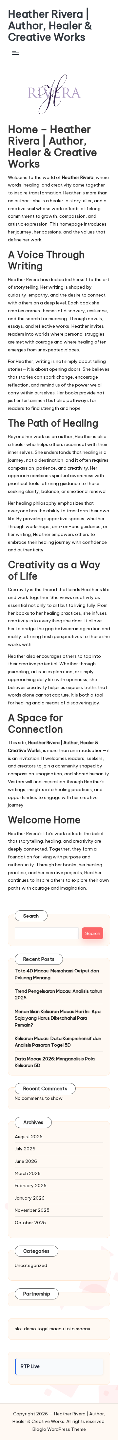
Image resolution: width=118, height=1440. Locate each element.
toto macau (77, 1329)
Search (31, 916)
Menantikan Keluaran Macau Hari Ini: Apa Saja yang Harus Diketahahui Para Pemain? (58, 1018)
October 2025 (30, 1223)
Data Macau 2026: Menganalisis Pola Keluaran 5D (55, 1062)
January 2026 (30, 1198)
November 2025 (32, 1210)
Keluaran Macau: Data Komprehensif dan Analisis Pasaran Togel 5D (58, 1041)
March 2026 (28, 1173)
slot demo (25, 1329)
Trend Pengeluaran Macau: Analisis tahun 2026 (58, 994)
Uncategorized (31, 1265)
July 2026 (25, 1149)
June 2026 (26, 1161)
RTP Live (30, 1366)
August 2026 (29, 1137)
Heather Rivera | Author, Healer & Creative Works (50, 25)
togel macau (50, 1329)
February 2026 (31, 1185)
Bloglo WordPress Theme (59, 1429)
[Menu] (15, 53)
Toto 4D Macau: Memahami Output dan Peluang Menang (57, 974)
